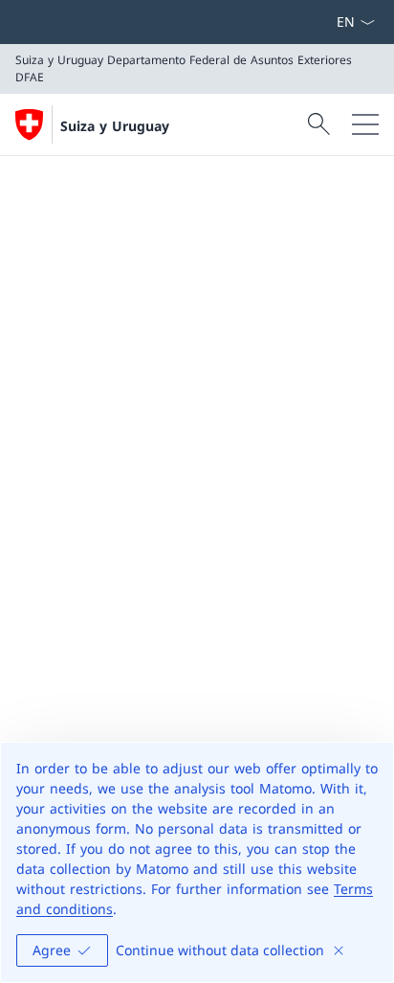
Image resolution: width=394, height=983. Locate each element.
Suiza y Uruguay (114, 126)
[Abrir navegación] (365, 124)
